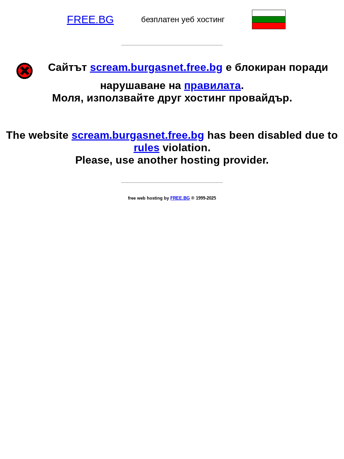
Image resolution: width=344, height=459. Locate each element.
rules (147, 147)
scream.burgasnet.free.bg (156, 67)
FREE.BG (90, 19)
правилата (212, 85)
